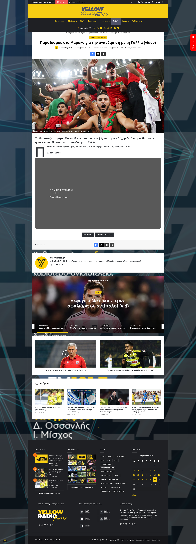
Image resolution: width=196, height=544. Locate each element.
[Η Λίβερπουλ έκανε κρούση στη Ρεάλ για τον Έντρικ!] (72, 474)
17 (134, 480)
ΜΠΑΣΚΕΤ (104, 487)
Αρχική (70, 33)
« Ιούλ (134, 495)
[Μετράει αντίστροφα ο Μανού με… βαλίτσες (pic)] (49, 397)
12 (142, 475)
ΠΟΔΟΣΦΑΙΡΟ (115, 487)
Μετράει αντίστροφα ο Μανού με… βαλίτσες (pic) (56, 483)
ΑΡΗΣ (108, 460)
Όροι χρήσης (111, 540)
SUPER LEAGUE (106, 456)
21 (151, 480)
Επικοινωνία (156, 540)
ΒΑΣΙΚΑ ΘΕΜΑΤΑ (106, 476)
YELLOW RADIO (120, 456)
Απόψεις (105, 21)
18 (138, 480)
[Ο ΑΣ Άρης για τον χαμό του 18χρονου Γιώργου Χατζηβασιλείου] (91, 457)
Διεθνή (115, 21)
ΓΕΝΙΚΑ (117, 476)
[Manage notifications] (5, 541)
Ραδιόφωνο (136, 21)
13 (146, 475)
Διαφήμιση (139, 540)
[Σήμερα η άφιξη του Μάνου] (81, 480)
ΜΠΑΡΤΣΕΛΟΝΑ (120, 483)
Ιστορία (148, 540)
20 (146, 480)
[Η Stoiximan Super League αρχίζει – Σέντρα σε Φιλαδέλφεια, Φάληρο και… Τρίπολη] (81, 397)
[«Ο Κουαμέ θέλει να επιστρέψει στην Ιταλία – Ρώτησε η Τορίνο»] (81, 474)
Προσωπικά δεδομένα (125, 540)
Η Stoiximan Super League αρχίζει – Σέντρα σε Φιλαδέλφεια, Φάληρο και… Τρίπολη (81, 410)
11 (138, 475)
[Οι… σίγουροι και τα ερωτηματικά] (72, 480)
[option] (100, 304)
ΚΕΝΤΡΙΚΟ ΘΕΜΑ (106, 483)
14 (151, 475)
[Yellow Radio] (98, 11)
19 (142, 480)
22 (155, 480)
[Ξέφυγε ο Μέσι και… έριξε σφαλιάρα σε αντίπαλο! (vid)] (91, 462)
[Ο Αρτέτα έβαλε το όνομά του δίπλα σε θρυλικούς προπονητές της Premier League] (114, 397)
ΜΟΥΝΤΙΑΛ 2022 (105, 235)
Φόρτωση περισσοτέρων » (49, 493)
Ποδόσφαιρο (59, 21)
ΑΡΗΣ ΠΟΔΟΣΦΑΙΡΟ (107, 468)
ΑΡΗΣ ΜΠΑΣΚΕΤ (106, 464)
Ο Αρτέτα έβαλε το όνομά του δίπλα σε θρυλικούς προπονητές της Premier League (100, 2)
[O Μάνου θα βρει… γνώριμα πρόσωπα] (91, 474)
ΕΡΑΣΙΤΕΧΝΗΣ (114, 479)
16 (159, 475)
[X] (54, 264)
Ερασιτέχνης (93, 21)
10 (134, 475)
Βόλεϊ (82, 21)
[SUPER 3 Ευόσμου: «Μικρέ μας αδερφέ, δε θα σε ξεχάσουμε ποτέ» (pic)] (41, 459)
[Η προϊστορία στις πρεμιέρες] (91, 480)
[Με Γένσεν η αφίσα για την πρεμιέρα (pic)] (41, 472)
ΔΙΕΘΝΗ (103, 479)
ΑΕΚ (102, 460)
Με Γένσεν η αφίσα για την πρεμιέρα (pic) (56, 471)
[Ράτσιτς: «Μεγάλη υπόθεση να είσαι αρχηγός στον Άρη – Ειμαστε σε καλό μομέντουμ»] (146, 397)
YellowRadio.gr (64, 48)
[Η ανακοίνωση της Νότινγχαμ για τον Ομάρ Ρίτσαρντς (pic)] (72, 457)
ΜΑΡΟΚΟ (88, 235)
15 (155, 475)
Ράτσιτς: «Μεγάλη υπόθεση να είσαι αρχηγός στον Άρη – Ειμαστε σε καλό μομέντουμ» (146, 410)
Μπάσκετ (71, 21)
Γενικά (124, 21)
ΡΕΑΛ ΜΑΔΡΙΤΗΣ (118, 491)
